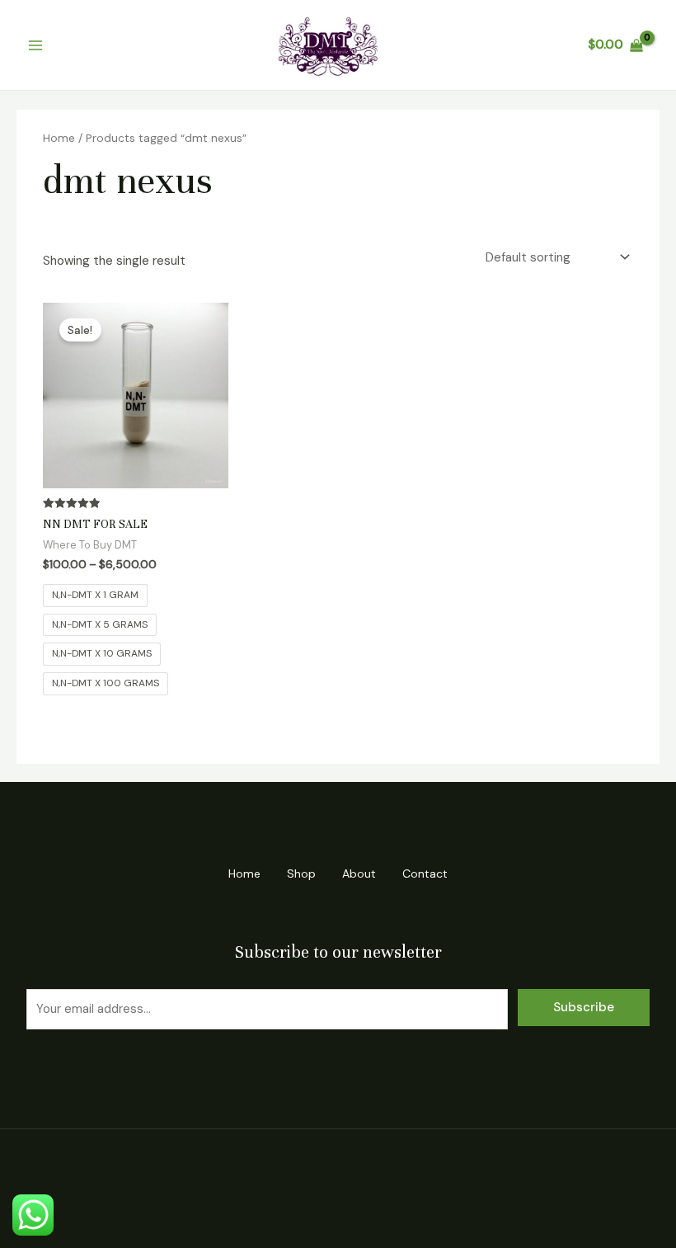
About (359, 873)
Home (59, 137)
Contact (425, 873)
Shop (301, 873)
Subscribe (583, 1007)
